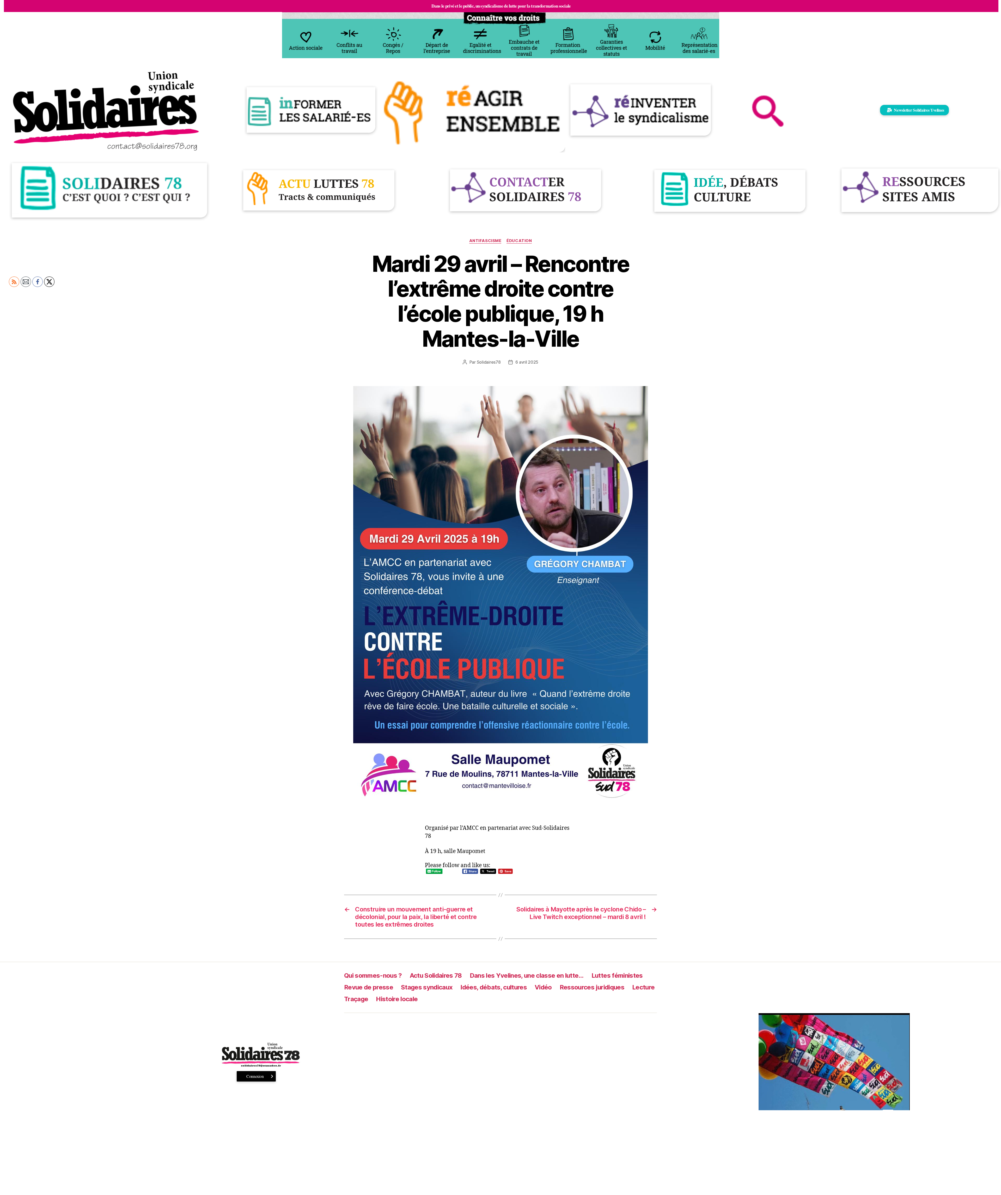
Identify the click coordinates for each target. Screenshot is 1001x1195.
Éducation (519, 240)
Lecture (643, 987)
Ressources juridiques (592, 987)
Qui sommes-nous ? (373, 975)
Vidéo (543, 987)
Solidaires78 (489, 362)
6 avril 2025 (526, 362)
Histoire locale (397, 999)
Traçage (356, 999)
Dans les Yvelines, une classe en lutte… (527, 975)
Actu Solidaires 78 (436, 975)
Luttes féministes (617, 975)
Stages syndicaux (427, 987)
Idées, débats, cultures (493, 987)
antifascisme (485, 240)
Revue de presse (368, 987)
